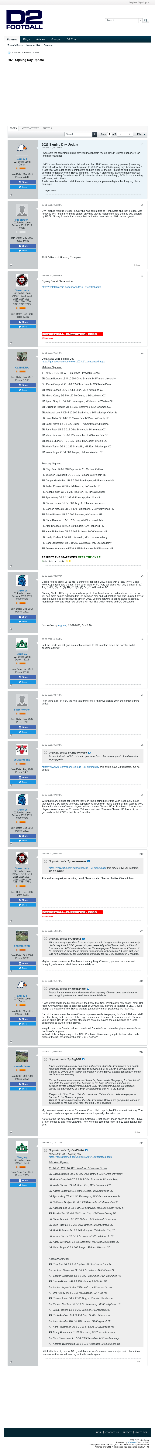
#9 (142, 795)
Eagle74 (22, 158)
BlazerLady (22, 290)
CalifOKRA (22, 367)
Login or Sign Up (137, 2)
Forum (17, 52)
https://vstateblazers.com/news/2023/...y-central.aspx (71, 287)
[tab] (13, 128)
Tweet (24, 186)
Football (27, 52)
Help (99, 1432)
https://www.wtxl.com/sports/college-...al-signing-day (70, 766)
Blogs (26, 39)
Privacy (127, 1432)
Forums (12, 39)
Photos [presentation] (47, 128)
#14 (141, 1142)
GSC (37, 52)
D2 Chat (72, 39)
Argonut (22, 590)
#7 (142, 695)
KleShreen (22, 219)
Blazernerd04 (22, 709)
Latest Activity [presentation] (30, 128)
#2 (142, 205)
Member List (33, 45)
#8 (142, 745)
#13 (141, 1052)
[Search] (146, 20)
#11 (141, 931)
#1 (142, 144)
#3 (142, 275)
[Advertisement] (77, 92)
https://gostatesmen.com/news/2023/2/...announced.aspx (73, 361)
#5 (142, 576)
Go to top (141, 1432)
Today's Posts (15, 45)
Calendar (48, 45)
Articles (40, 39)
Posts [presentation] (13, 128)
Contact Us (112, 1432)
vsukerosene (22, 759)
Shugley (22, 653)
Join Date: (16, 174)
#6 (142, 639)
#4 (142, 353)
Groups (55, 39)
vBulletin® (132, 1442)
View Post (89, 753)
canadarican (22, 945)
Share (24, 182)
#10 (141, 854)
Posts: (18, 177)
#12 (141, 981)
